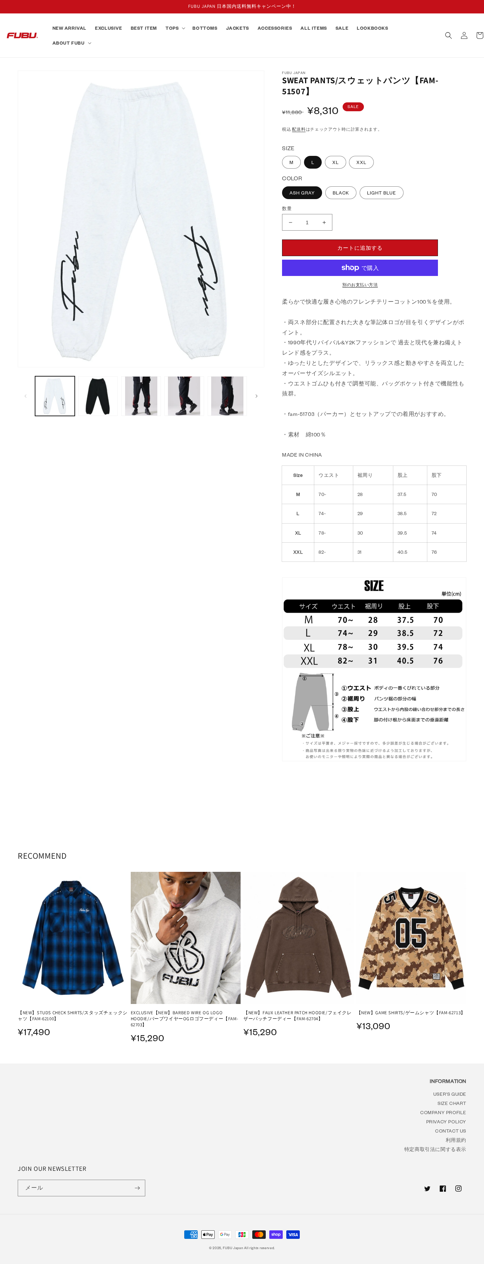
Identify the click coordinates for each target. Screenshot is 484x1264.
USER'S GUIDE (449, 1094)
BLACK (341, 193)
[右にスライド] (256, 396)
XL (335, 162)
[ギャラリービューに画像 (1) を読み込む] (55, 396)
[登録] (137, 1188)
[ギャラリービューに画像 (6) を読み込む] (184, 396)
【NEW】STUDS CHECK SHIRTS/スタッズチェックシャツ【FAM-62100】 (73, 1016)
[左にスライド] (25, 396)
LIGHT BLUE (381, 193)
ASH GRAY (302, 193)
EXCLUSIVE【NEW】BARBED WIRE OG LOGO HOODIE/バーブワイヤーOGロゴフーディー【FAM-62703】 (184, 1019)
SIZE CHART (452, 1103)
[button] (174, 28)
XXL (361, 162)
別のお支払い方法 (360, 284)
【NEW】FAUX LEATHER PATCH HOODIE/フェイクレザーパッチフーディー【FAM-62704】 (297, 1016)
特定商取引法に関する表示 (435, 1149)
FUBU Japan (233, 1248)
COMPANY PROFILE (443, 1112)
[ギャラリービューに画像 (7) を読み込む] (227, 396)
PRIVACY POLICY (446, 1121)
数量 (287, 208)
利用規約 (456, 1140)
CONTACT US (450, 1131)
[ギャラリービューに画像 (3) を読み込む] (98, 396)
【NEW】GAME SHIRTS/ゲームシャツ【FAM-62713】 (411, 1013)
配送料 (298, 129)
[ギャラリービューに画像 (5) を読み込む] (141, 396)
